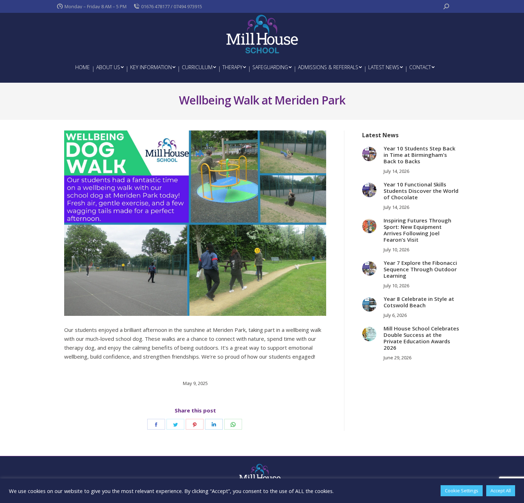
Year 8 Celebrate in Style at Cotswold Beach (419, 302)
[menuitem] (82, 67)
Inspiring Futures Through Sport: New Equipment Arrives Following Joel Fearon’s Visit (417, 230)
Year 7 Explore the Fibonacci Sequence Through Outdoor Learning (420, 269)
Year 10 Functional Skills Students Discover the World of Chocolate (421, 190)
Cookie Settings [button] (461, 490)
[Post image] (369, 154)
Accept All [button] (500, 490)
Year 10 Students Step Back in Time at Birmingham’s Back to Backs (419, 154)
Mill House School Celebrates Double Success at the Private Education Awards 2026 (421, 338)
